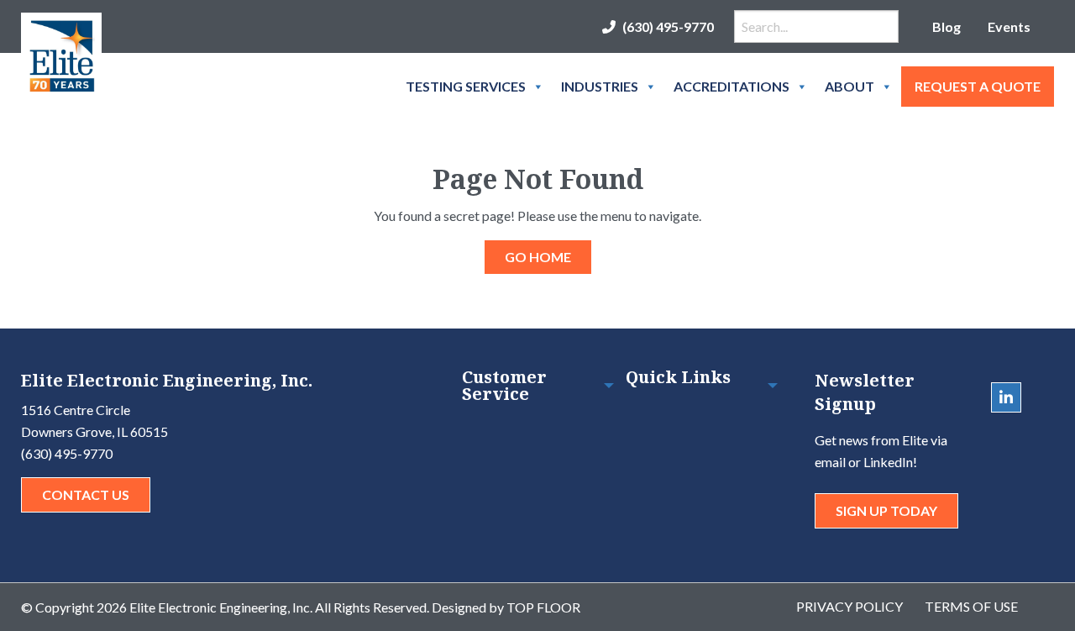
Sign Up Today (886, 510)
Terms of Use (971, 606)
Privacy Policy (849, 606)
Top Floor (543, 607)
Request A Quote (978, 86)
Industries (599, 86)
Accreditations (731, 86)
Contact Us (85, 494)
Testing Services (466, 86)
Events (1009, 26)
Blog (946, 26)
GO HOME (538, 257)
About (849, 86)
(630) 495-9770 (668, 26)
